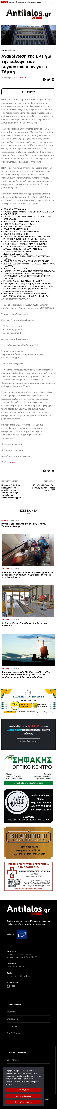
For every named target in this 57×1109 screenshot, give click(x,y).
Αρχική (4, 50)
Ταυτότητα (11, 1012)
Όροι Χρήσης (13, 1060)
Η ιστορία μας (13, 1026)
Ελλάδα (12, 50)
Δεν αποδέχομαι (23, 1096)
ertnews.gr (11, 462)
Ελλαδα (22, 78)
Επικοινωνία (12, 1019)
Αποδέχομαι (23, 1090)
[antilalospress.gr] (28, 14)
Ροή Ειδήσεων (13, 1033)
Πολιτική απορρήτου (24, 1102)
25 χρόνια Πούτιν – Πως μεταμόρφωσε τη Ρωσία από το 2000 (43, 487)
